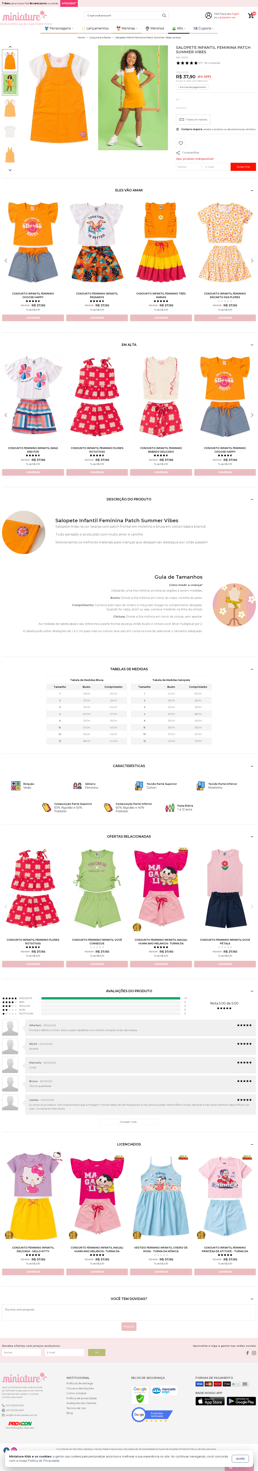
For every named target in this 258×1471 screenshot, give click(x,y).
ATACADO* (69, 3)
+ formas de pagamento (192, 87)
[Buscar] (164, 15)
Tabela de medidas (196, 119)
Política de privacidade (82, 1398)
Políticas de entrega (80, 1383)
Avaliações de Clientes (81, 1403)
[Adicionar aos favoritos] (180, 143)
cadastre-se (226, 17)
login (235, 13)
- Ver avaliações (209, 62)
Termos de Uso (76, 1408)
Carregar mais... (129, 1121)
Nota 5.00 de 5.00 (224, 1003)
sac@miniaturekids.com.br (21, 1415)
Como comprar (77, 1393)
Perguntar (129, 1326)
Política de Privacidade (43, 1461)
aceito (240, 1458)
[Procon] (18, 1425)
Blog (70, 1413)
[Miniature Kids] (24, 15)
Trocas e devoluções (80, 1388)
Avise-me (243, 167)
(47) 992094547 (15, 1405)
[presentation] (6, 260)
